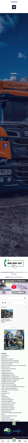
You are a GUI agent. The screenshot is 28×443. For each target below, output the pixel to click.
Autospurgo (4, 396)
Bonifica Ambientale (6, 364)
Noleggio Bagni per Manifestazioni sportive (12, 378)
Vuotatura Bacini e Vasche (8, 403)
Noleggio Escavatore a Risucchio (10, 380)
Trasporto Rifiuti (5, 417)
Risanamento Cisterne (7, 359)
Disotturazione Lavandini (7, 409)
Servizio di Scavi (5, 393)
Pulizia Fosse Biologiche (7, 399)
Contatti (25, 441)
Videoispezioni (5, 355)
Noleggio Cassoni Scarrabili (8, 382)
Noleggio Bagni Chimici (7, 373)
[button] (14, 7)
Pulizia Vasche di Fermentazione (9, 390)
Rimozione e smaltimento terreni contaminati (13, 365)
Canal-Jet (14, 1)
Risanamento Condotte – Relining (10, 421)
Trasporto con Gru (6, 372)
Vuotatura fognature (6, 401)
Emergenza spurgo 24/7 (7, 404)
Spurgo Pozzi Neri (5, 398)
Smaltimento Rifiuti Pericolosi (9, 416)
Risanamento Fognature (7, 419)
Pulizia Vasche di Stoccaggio (8, 385)
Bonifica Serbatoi (5, 370)
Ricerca (8, 441)
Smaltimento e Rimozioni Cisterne (10, 362)
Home (3, 441)
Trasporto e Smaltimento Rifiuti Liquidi (11, 412)
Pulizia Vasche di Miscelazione (9, 388)
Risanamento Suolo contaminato (10, 360)
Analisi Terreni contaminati (8, 369)
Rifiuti (2, 414)
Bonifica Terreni (5, 367)
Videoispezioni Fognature (8, 408)
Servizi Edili (4, 391)
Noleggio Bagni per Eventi (8, 375)
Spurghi (3, 395)
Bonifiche (3, 357)
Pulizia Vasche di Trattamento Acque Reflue (13, 386)
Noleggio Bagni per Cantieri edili (9, 377)
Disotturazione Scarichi (7, 406)
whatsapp (19, 441)
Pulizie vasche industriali (7, 383)
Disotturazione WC (6, 411)
